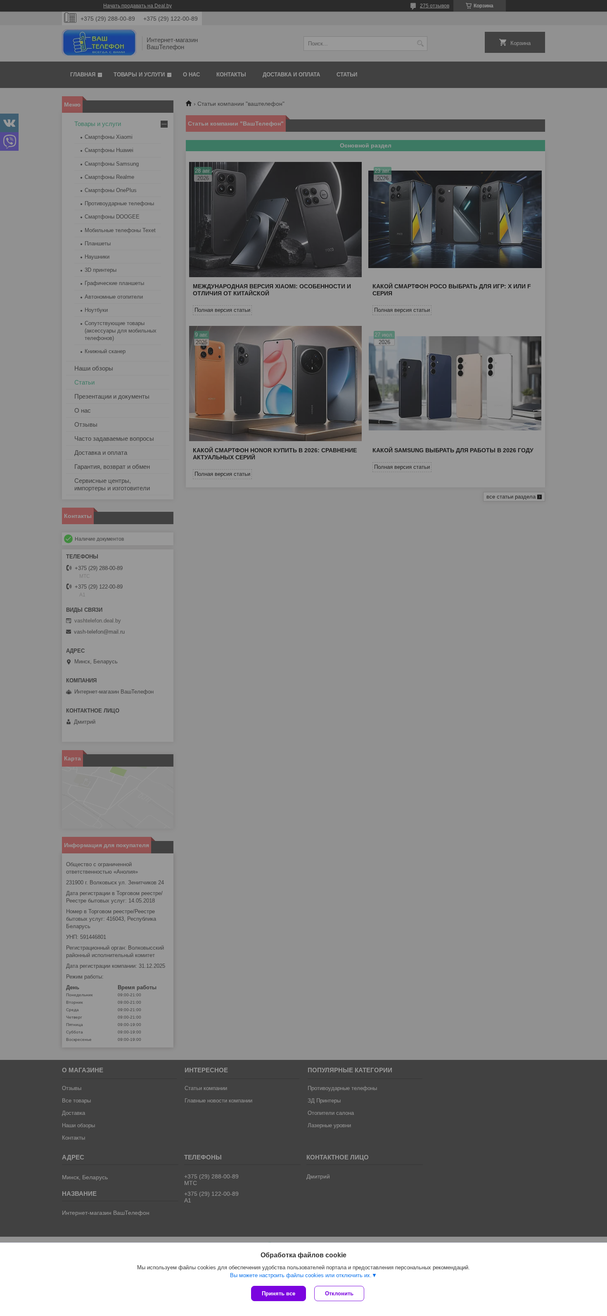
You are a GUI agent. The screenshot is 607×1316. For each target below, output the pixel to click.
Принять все (278, 1293)
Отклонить (339, 1293)
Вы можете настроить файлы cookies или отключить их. (301, 1275)
